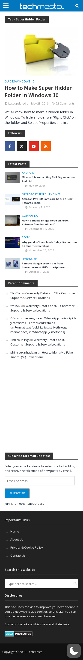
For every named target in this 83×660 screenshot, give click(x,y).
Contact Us (18, 555)
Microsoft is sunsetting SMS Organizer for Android (48, 179)
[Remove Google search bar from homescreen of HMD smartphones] (12, 263)
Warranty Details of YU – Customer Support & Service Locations (42, 295)
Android (28, 172)
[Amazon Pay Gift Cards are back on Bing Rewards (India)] (12, 199)
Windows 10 (25, 81)
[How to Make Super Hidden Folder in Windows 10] (41, 51)
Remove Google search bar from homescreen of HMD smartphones (44, 265)
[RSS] (46, 146)
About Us (16, 539)
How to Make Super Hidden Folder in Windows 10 (39, 91)
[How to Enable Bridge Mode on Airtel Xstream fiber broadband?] (12, 220)
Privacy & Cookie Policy (26, 547)
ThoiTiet (15, 293)
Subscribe (17, 493)
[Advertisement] (41, 405)
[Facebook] (10, 146)
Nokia (33, 259)
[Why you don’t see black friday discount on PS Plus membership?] (12, 242)
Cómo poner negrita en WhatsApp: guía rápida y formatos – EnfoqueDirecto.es (43, 320)
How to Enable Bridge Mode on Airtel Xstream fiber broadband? (45, 222)
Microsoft (30, 194)
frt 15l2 (15, 306)
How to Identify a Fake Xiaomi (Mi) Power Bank (41, 354)
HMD (25, 259)
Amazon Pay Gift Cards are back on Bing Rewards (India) (47, 200)
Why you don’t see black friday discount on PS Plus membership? (49, 244)
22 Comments (65, 103)
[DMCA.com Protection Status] (19, 634)
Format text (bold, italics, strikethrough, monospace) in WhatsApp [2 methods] (39, 329)
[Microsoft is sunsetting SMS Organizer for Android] (12, 177)
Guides (10, 81)
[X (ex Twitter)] (22, 146)
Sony (26, 237)
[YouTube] (34, 146)
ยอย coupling (19, 340)
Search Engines (49, 194)
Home (14, 531)
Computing (30, 215)
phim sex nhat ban (23, 352)
